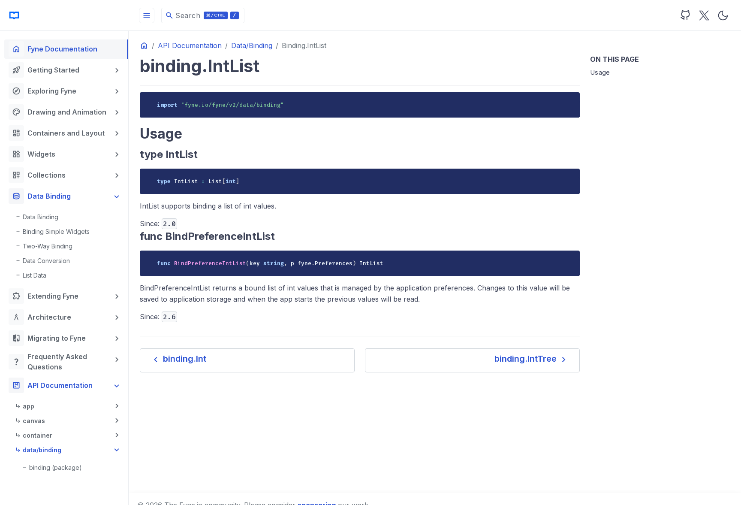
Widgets (33, 154)
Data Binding (41, 196)
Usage (600, 72)
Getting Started (45, 70)
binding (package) (55, 467)
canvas (34, 420)
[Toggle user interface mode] (723, 15)
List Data (34, 275)
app (28, 406)
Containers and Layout (58, 133)
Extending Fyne (45, 296)
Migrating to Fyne (49, 338)
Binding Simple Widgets (56, 231)
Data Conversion (46, 260)
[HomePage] (64, 15)
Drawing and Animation (59, 112)
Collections (39, 175)
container (37, 435)
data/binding (42, 450)
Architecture (41, 317)
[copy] (570, 102)
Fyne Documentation (54, 49)
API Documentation (52, 385)
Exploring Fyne (44, 91)
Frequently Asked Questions (49, 361)
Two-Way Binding (47, 246)
